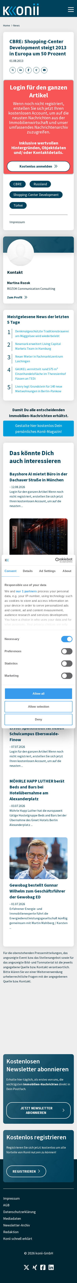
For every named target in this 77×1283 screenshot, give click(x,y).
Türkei (18, 205)
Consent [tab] (10, 571)
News (16, 25)
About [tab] (67, 571)
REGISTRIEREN (24, 1171)
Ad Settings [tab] (47, 571)
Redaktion (11, 1232)
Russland (40, 184)
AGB (6, 1205)
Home (6, 25)
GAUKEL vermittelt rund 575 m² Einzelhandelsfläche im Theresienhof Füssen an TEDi (40, 373)
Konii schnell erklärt (17, 1238)
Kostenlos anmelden (36, 166)
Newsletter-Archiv (16, 1225)
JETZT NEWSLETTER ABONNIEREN (37, 1110)
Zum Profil (14, 297)
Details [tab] (28, 571)
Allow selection (38, 706)
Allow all (38, 693)
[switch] (66, 651)
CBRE (17, 184)
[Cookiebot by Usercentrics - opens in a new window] (55, 560)
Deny (38, 719)
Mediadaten (12, 1218)
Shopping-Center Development (36, 194)
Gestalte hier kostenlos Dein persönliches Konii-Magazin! (38, 428)
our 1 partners (26, 591)
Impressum (17, 222)
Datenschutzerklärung (19, 1211)
